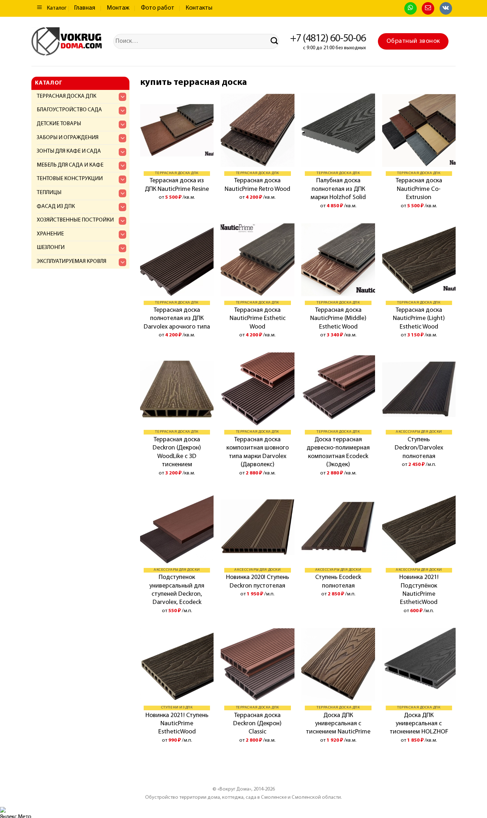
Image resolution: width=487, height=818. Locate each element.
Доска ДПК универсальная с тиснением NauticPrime (338, 724)
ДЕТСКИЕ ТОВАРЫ (59, 124)
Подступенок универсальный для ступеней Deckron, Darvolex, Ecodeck (176, 590)
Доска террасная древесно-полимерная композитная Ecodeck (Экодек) (338, 452)
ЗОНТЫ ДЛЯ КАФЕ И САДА (69, 151)
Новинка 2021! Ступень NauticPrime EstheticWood (177, 724)
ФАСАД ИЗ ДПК (56, 206)
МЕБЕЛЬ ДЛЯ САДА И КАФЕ (70, 165)
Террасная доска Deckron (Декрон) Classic (257, 724)
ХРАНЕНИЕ (50, 234)
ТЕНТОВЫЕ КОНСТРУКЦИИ (70, 179)
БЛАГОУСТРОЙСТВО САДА (69, 110)
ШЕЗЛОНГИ (51, 247)
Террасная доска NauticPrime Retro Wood (257, 185)
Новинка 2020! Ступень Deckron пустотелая (257, 581)
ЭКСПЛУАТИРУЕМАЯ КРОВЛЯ (71, 261)
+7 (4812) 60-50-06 (328, 38)
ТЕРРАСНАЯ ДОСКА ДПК (66, 96)
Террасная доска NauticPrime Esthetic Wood (258, 318)
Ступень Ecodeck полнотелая (338, 581)
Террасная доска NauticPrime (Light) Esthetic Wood (419, 318)
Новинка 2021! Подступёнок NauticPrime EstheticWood (419, 590)
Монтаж (118, 8)
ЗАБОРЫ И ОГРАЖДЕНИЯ (67, 138)
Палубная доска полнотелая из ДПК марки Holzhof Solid (338, 189)
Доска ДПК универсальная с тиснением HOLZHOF (419, 724)
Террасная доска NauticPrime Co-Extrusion (419, 189)
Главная (84, 8)
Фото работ (157, 8)
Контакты (199, 8)
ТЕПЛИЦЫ (49, 192)
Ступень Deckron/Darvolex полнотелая (419, 448)
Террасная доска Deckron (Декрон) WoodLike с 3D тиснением (177, 452)
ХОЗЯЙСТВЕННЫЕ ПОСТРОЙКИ (75, 220)
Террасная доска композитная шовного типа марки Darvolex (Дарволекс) (257, 452)
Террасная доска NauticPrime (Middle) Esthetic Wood (338, 318)
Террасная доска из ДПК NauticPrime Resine (177, 185)
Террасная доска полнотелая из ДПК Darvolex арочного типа (177, 318)
